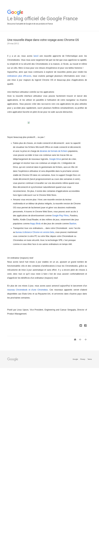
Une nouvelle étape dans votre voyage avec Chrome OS (43, 40)
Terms (90, 359)
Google (75, 359)
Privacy (82, 359)
